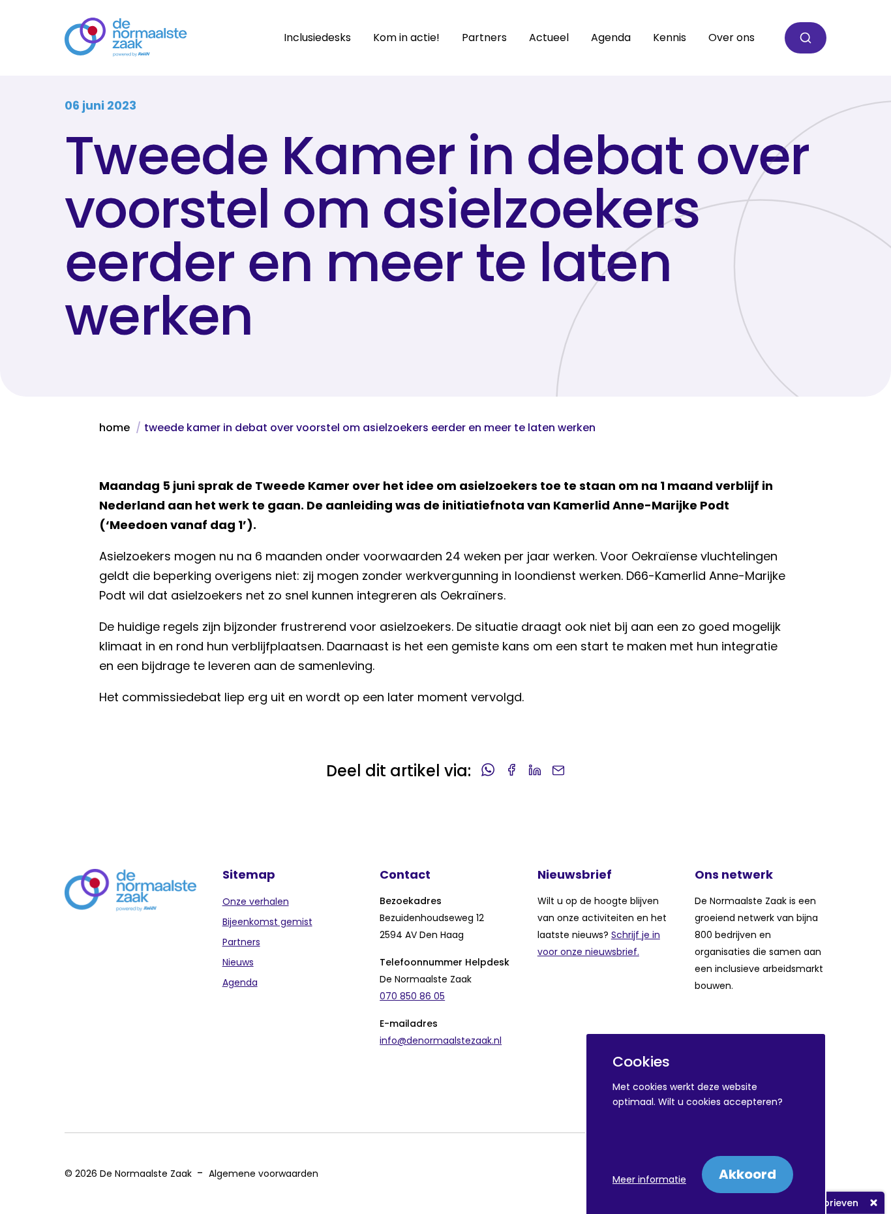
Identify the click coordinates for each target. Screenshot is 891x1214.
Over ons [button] (731, 37)
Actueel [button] (549, 37)
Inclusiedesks (317, 37)
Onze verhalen (255, 901)
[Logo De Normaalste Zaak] (126, 38)
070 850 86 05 (412, 996)
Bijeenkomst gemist (267, 921)
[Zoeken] (805, 37)
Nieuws (238, 962)
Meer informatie (649, 1179)
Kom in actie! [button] (406, 37)
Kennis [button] (669, 37)
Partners (241, 941)
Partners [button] (484, 37)
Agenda (611, 37)
